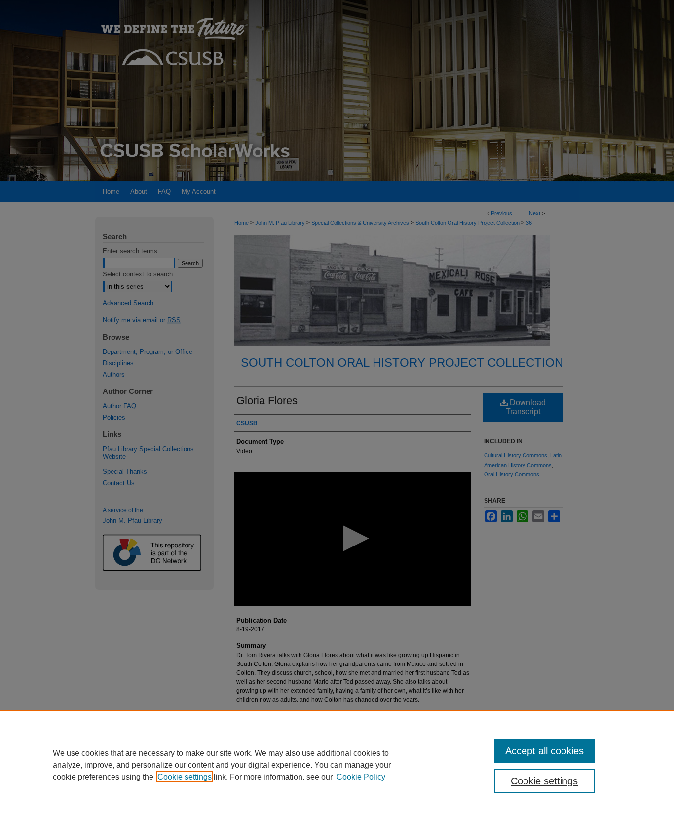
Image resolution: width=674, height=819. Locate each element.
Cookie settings (184, 777)
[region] (337, 764)
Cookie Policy (361, 777)
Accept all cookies (544, 750)
